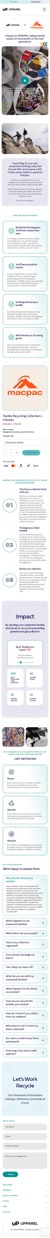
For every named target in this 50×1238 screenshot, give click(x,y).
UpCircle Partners (27, 432)
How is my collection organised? (17, 944)
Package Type (8, 436)
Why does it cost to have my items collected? (22, 1027)
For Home (13, 2)
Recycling (15, 432)
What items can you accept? (22, 933)
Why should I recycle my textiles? (19, 880)
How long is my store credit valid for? (21, 1052)
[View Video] (25, 80)
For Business (35, 2)
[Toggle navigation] (44, 9)
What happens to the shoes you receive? (21, 990)
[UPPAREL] (12, 9)
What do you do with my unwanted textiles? (20, 978)
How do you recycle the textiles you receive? (19, 1003)
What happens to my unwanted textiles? (18, 922)
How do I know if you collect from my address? (22, 1015)
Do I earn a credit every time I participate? (22, 1040)
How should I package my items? (20, 956)
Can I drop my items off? (19, 967)
